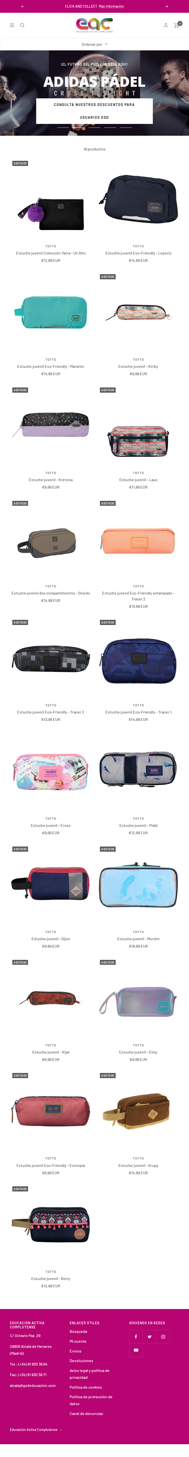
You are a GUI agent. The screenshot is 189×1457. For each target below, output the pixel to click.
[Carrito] (176, 25)
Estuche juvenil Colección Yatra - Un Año (51, 253)
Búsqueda (78, 1331)
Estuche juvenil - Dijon (51, 938)
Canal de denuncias (86, 1413)
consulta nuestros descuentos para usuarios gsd (94, 111)
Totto (50, 246)
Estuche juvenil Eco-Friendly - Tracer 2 (50, 712)
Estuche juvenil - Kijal (50, 1052)
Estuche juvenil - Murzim (138, 938)
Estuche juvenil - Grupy (138, 1165)
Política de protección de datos (91, 1400)
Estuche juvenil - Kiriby (138, 366)
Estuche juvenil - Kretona (51, 479)
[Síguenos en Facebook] (136, 1336)
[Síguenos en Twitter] (149, 1336)
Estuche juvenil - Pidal (138, 825)
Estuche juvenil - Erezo (51, 825)
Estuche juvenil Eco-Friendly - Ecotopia (50, 1165)
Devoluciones (81, 1360)
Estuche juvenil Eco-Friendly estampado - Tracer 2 (138, 596)
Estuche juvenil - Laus (138, 479)
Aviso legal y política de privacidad (90, 1374)
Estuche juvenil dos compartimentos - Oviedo (51, 593)
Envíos (75, 1351)
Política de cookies (86, 1387)
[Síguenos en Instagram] (163, 1336)
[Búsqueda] (22, 25)
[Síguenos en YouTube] (136, 1350)
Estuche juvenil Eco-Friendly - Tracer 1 (138, 712)
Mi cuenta (78, 1341)
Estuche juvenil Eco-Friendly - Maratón (50, 366)
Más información (111, 6)
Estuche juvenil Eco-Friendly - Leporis (138, 253)
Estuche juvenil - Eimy (138, 1052)
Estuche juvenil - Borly (50, 1278)
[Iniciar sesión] (166, 25)
